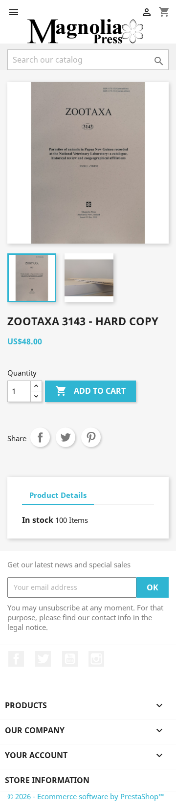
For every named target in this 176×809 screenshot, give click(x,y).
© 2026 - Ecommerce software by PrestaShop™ (85, 796)
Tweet (65, 437)
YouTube (70, 659)
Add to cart (90, 391)
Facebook (16, 659)
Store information (47, 780)
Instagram (96, 659)
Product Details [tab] (58, 495)
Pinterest (91, 437)
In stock (37, 520)
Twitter (43, 659)
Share (40, 437)
